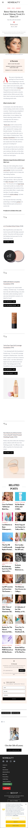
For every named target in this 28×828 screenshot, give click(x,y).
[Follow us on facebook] (3, 761)
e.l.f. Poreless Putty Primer (11, 226)
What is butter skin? (14, 63)
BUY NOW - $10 (8, 241)
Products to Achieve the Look (14, 70)
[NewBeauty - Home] (14, 2)
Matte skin (7, 125)
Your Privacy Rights (15, 818)
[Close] (25, 804)
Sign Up (21, 670)
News (3, 542)
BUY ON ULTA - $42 (9, 369)
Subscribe (6, 788)
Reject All (15, 821)
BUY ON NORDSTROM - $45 (11, 305)
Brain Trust (5, 774)
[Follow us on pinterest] (7, 761)
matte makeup (14, 194)
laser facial (21, 184)
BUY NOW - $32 (8, 452)
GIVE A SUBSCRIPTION (14, 750)
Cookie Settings (7, 784)
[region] (14, 815)
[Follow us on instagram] (10, 761)
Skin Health (18, 584)
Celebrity (5, 522)
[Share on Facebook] (2, 721)
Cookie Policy (5, 779)
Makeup (18, 8)
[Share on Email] (4, 721)
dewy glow (20, 88)
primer (19, 202)
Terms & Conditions (7, 781)
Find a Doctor (5, 769)
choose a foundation (9, 137)
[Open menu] (2, 2)
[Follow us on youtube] (14, 761)
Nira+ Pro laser (10, 181)
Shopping (5, 625)
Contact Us (5, 765)
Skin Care (5, 584)
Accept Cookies (16, 825)
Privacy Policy (5, 776)
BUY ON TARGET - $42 (10, 373)
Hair (16, 542)
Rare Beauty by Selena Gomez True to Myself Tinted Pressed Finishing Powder (12, 435)
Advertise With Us (6, 772)
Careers (4, 767)
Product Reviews (20, 502)
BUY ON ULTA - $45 (9, 301)
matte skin (15, 713)
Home (8, 8)
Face (13, 8)
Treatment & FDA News (7, 563)
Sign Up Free (14, 800)
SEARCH (14, 698)
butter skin (6, 713)
